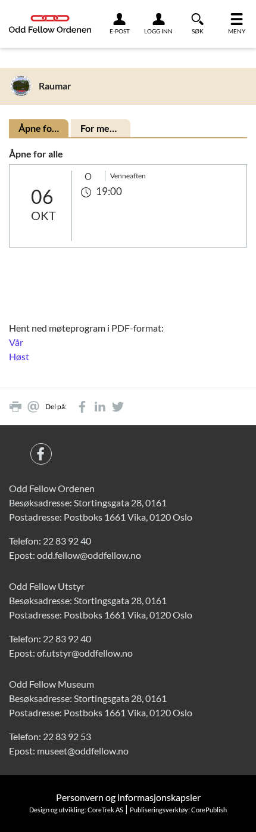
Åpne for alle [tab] (43, 128)
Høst (19, 356)
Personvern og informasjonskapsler (128, 797)
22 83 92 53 (67, 736)
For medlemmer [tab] (105, 128)
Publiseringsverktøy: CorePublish (178, 810)
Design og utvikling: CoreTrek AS (76, 810)
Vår (16, 342)
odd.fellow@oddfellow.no (89, 555)
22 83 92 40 (67, 540)
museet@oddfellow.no (83, 750)
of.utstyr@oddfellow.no (85, 652)
